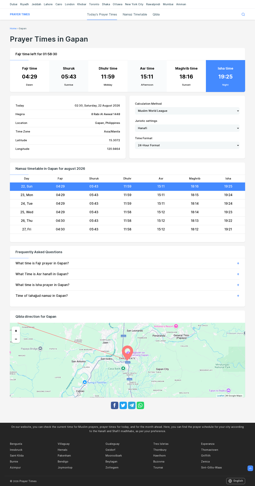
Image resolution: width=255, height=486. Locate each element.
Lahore (48, 4)
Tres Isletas (161, 443)
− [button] (16, 338)
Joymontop (65, 467)
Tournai (158, 467)
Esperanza (207, 443)
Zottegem (112, 467)
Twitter (123, 405)
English (238, 480)
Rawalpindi (153, 4)
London (69, 4)
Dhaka (106, 4)
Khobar (81, 4)
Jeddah (36, 4)
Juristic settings (146, 121)
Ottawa (117, 4)
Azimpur (15, 467)
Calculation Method (148, 103)
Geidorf (110, 449)
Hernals (62, 449)
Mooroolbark (113, 455)
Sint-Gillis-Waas (211, 467)
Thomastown (209, 449)
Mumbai (168, 4)
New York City (134, 4)
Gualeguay (112, 443)
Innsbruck (16, 449)
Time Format (143, 138)
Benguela (16, 443)
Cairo (58, 4)
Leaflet (220, 395)
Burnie (14, 461)
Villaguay (64, 443)
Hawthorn (159, 455)
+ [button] (16, 330)
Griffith (205, 455)
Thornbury (160, 449)
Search (243, 14)
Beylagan (111, 461)
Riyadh (24, 4)
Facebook (114, 405)
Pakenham (64, 455)
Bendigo (63, 461)
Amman (181, 4)
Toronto (94, 4)
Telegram (132, 405)
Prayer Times (20, 14)
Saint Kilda (17, 455)
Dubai (13, 4)
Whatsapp (140, 405)
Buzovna (158, 461)
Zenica (205, 461)
